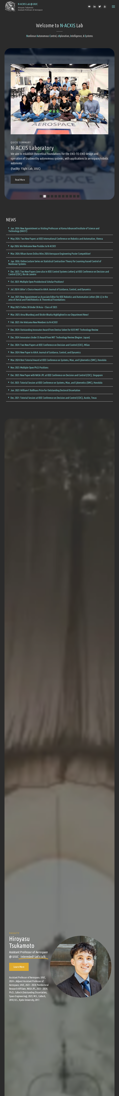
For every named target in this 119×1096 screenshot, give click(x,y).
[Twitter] (99, 7)
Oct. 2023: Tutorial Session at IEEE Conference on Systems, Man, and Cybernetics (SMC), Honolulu (56, 382)
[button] (41, 196)
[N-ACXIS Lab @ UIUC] (10, 6)
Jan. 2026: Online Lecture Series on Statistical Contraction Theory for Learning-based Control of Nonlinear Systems (54, 262)
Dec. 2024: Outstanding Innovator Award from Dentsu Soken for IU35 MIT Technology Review (54, 329)
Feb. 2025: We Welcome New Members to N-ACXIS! (34, 322)
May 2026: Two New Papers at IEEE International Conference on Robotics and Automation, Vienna (57, 238)
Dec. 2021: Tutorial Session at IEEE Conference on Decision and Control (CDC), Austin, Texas (54, 397)
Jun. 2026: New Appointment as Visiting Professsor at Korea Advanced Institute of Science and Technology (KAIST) (53, 229)
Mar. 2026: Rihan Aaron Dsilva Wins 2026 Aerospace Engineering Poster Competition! (51, 253)
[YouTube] (105, 7)
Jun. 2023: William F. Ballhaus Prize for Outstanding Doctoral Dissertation (45, 390)
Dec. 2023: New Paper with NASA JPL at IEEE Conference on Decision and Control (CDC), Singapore (57, 375)
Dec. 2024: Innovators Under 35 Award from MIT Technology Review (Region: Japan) (50, 337)
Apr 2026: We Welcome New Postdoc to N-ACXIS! (33, 246)
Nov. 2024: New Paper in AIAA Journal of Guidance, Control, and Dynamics (46, 352)
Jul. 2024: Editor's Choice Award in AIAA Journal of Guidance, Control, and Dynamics (51, 289)
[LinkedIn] (94, 7)
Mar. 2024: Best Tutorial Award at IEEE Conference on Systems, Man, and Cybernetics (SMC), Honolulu (58, 359)
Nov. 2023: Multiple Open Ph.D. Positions (29, 367)
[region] (59, 124)
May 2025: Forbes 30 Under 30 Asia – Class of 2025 (34, 307)
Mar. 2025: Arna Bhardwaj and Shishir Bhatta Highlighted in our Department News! (50, 314)
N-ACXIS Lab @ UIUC (28, 3)
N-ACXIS (67, 25)
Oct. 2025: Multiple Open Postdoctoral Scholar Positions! (37, 281)
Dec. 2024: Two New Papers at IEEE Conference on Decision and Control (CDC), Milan (50, 344)
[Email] (89, 7)
